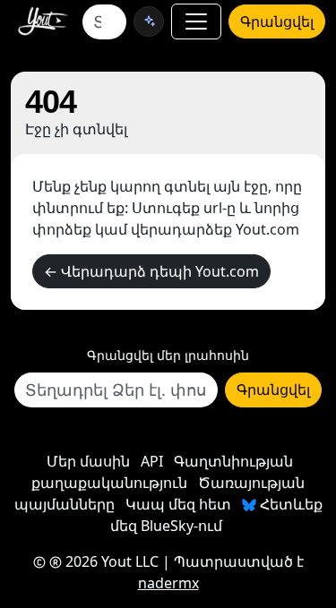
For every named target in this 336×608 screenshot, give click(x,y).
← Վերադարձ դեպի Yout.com (151, 271)
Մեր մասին (88, 461)
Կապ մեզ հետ (178, 504)
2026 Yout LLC (110, 561)
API (152, 461)
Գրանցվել (277, 21)
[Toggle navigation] (196, 21)
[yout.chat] (149, 21)
